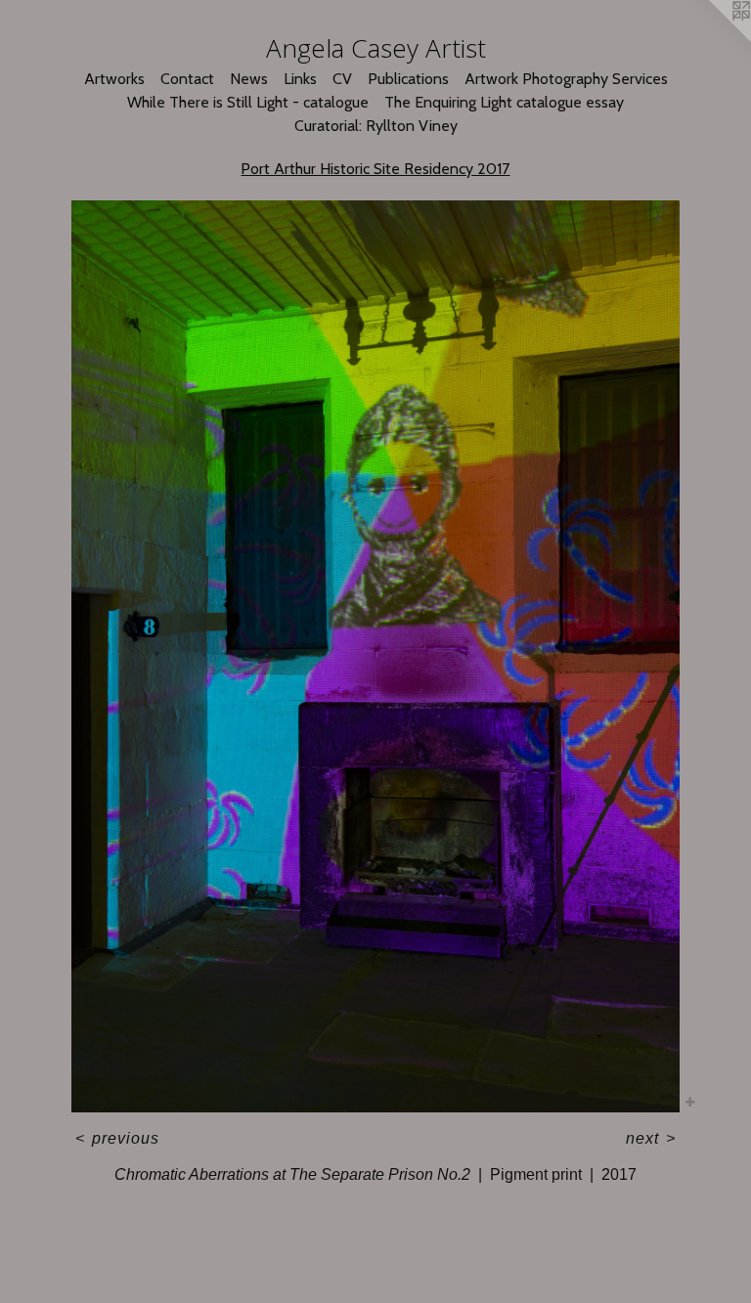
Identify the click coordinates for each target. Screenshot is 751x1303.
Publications (408, 78)
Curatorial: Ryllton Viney (376, 125)
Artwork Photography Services (566, 78)
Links (300, 78)
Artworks (114, 78)
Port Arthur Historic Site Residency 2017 (375, 168)
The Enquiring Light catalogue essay (504, 102)
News (249, 78)
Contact (187, 78)
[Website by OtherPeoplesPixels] (712, 39)
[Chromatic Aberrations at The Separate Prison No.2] (376, 656)
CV (342, 78)
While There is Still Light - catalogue (248, 102)
